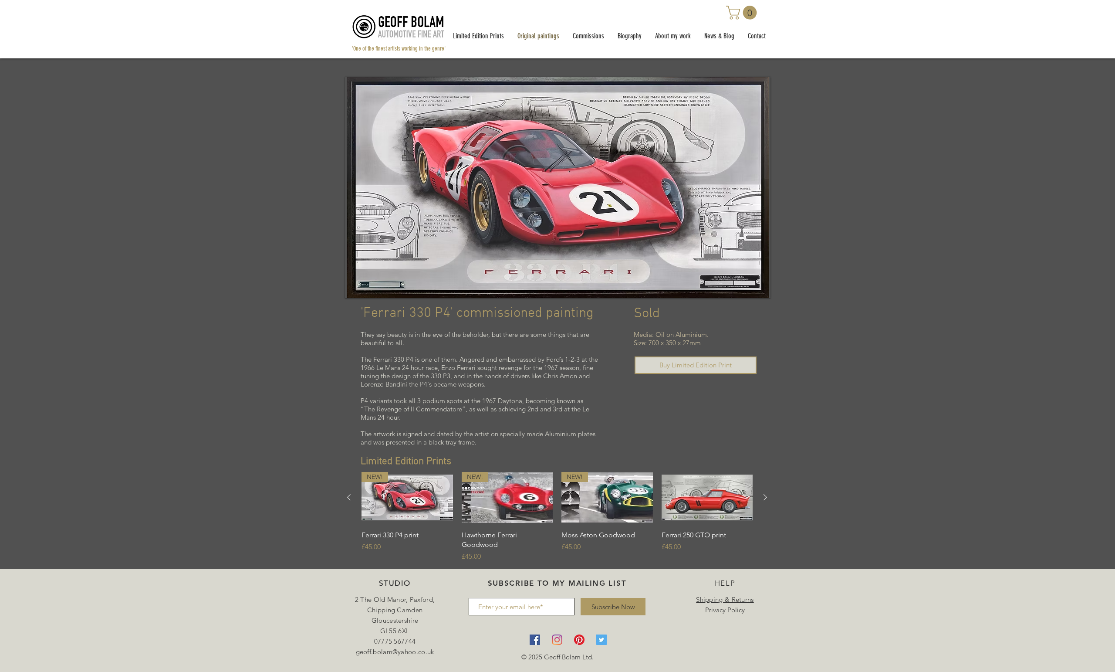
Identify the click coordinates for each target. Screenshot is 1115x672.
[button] (743, 13)
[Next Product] (765, 497)
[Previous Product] (349, 497)
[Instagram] (557, 640)
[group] (557, 517)
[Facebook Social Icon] (535, 640)
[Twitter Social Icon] (601, 640)
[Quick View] (707, 497)
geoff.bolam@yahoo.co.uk (395, 652)
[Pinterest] (579, 640)
